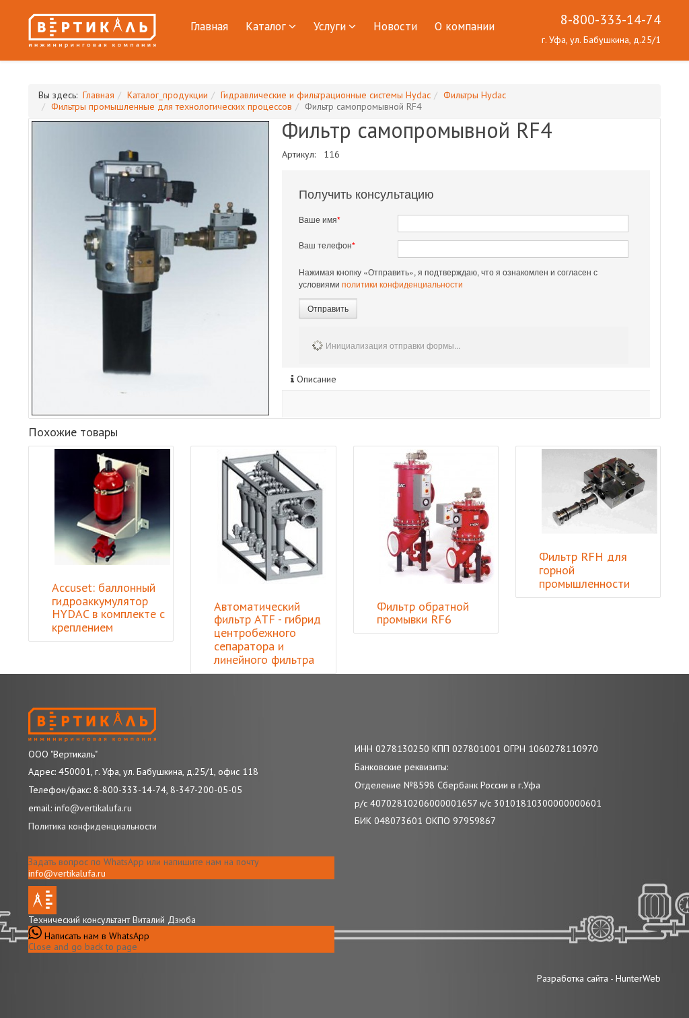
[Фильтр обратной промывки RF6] (437, 516)
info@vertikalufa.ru (67, 873)
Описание (315, 379)
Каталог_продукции (167, 95)
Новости (395, 26)
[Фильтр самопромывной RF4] (150, 268)
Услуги (330, 26)
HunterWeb (638, 978)
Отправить (328, 308)
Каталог (266, 26)
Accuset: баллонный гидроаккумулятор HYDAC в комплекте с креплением (108, 607)
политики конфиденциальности (402, 284)
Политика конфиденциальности (92, 826)
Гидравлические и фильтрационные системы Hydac (326, 95)
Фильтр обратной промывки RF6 (423, 613)
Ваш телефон (327, 245)
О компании (465, 26)
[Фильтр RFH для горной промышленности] (599, 491)
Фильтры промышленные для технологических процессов (171, 106)
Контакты (215, 68)
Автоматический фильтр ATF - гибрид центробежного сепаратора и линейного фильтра (267, 633)
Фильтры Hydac (474, 95)
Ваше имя (319, 219)
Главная (209, 26)
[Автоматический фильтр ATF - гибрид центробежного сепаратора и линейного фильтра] (271, 516)
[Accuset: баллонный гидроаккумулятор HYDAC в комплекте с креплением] (112, 507)
